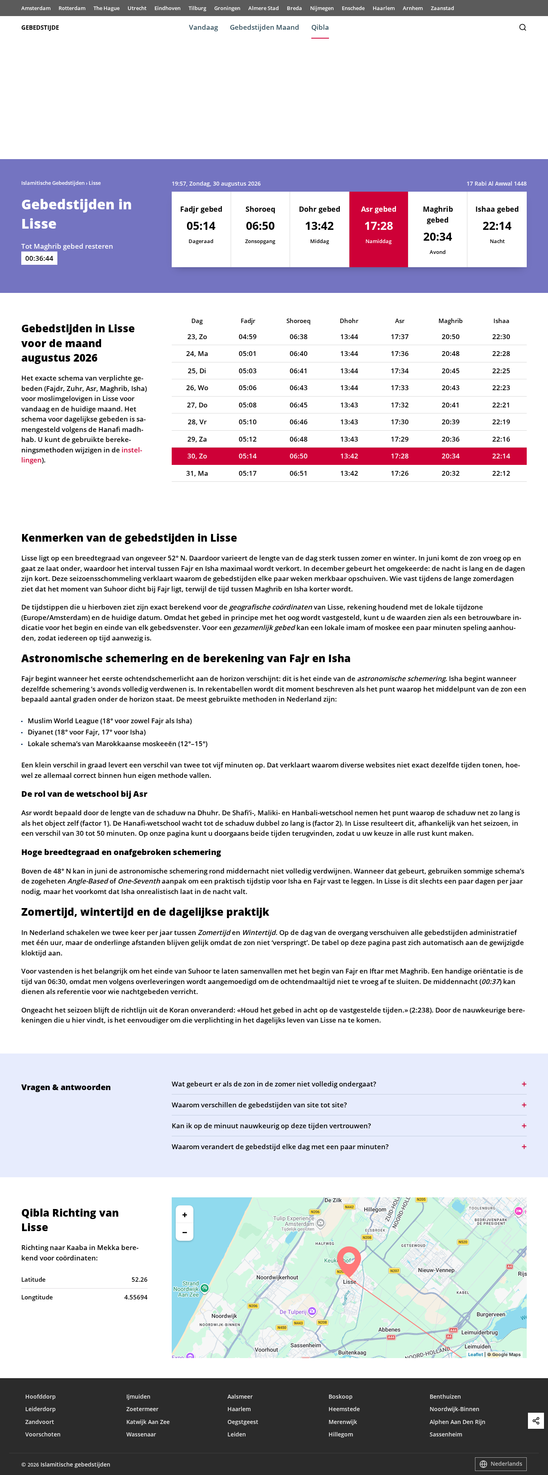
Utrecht (137, 8)
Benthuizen (445, 1396)
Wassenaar (141, 1434)
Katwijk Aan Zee (148, 1422)
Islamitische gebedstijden (75, 1464)
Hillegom (341, 1434)
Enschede (353, 8)
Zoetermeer (142, 1409)
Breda (294, 8)
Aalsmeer (240, 1396)
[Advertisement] (274, 99)
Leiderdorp (40, 1409)
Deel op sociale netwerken (536, 1421)
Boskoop (341, 1396)
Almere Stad (263, 8)
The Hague (106, 8)
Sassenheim (446, 1434)
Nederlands (506, 1463)
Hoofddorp (40, 1396)
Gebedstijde (40, 27)
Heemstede (344, 1409)
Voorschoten (43, 1434)
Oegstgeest (242, 1422)
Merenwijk (343, 1422)
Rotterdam (72, 8)
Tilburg (197, 8)
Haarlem (384, 8)
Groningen (227, 8)
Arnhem (413, 8)
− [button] (185, 1232)
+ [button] (185, 1214)
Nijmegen (322, 8)
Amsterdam (36, 8)
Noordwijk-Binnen (454, 1409)
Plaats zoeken (523, 27)
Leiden (236, 1434)
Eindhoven (167, 8)
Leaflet (475, 1354)
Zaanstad (442, 8)
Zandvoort (39, 1422)
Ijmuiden (138, 1396)
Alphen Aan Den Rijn (457, 1422)
